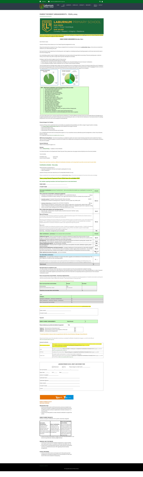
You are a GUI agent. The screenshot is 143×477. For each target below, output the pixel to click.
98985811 (44, 1)
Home (58, 5)
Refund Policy (46, 148)
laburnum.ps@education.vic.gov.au (58, 1)
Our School (63, 6)
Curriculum (75, 5)
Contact (101, 5)
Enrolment (88, 5)
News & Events (95, 6)
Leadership (68, 5)
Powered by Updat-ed (44, 465)
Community (81, 5)
